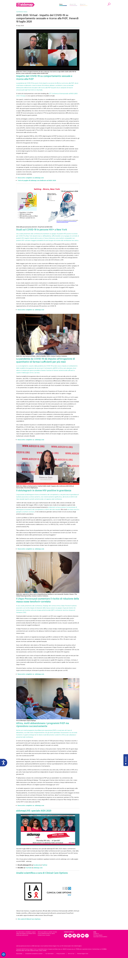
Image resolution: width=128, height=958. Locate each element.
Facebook (36, 865)
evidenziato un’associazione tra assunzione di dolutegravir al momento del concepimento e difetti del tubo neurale (46, 508)
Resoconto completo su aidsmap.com (31, 178)
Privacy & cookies (61, 954)
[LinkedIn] (74, 936)
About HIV (73, 4)
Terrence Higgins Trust (82, 954)
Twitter (44, 865)
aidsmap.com (37, 868)
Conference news (21, 12)
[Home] (37, 5)
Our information (49, 954)
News (61, 4)
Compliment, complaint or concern (34, 954)
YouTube (28, 868)
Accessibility (19, 954)
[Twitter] (66, 936)
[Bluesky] (70, 936)
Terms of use (71, 954)
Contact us (96, 934)
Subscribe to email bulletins (100, 937)
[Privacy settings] (3, 954)
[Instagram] (87, 936)
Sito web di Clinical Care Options (29, 919)
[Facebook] (78, 936)
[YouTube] (83, 936)
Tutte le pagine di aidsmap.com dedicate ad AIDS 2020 (37, 180)
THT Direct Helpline (97, 935)
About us (82, 4)
